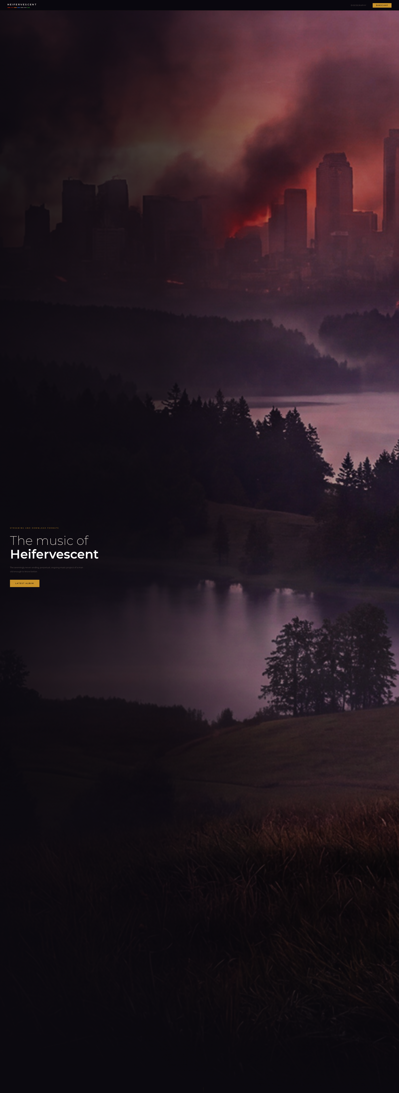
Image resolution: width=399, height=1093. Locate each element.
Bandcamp (382, 5)
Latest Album (24, 583)
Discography (358, 5)
